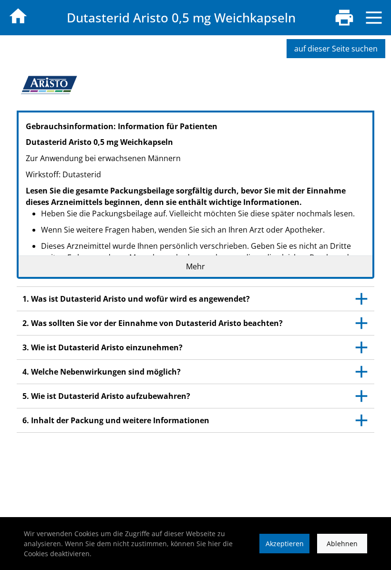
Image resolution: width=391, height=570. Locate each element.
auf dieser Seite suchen (336, 48)
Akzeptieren (285, 543)
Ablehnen (342, 543)
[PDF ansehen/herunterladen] (344, 17)
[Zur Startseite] (18, 16)
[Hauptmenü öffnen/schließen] (373, 18)
